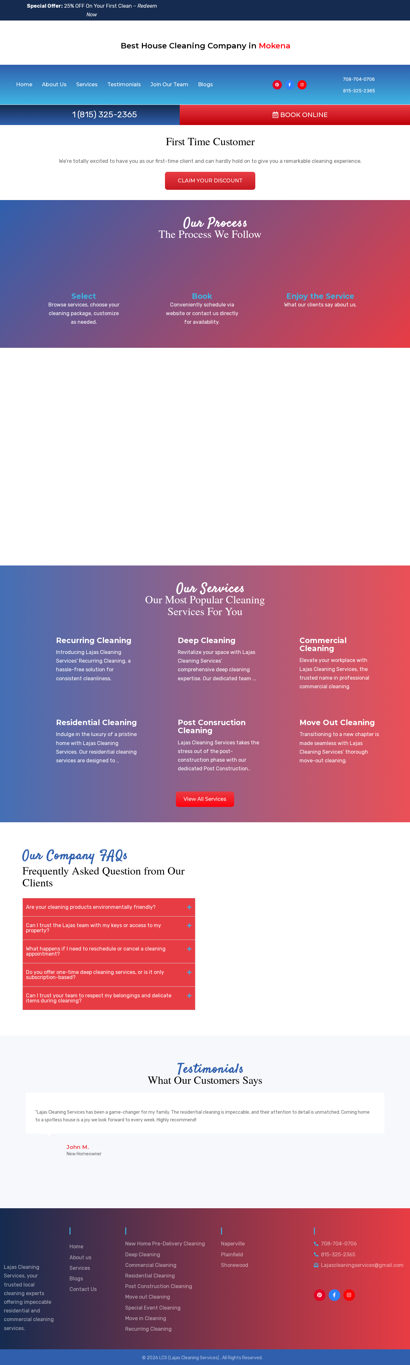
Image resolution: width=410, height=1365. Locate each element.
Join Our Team (169, 85)
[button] (109, 907)
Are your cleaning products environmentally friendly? (91, 907)
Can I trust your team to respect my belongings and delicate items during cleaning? (98, 998)
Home (24, 85)
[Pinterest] (277, 84)
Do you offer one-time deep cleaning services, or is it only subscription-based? (95, 974)
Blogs (205, 85)
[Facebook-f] (289, 84)
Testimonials (124, 85)
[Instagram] (302, 84)
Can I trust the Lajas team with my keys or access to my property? (93, 928)
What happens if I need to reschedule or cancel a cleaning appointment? (96, 951)
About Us (54, 85)
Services (87, 85)
